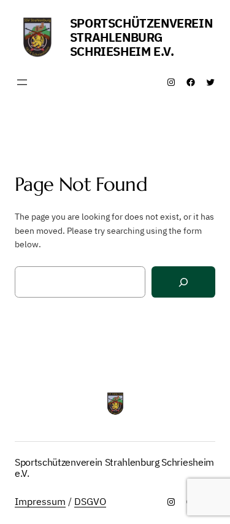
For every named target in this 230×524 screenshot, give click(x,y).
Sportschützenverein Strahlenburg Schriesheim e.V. (141, 37)
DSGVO (90, 501)
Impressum (40, 501)
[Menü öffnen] (22, 82)
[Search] (183, 282)
